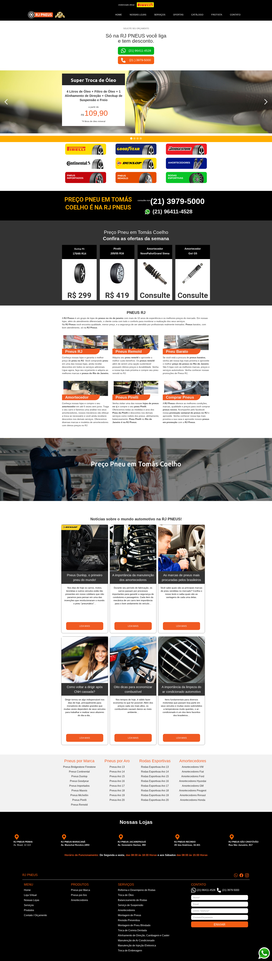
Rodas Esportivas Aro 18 (155, 790)
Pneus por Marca (79, 761)
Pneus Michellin (79, 795)
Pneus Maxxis (79, 790)
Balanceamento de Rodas (132, 900)
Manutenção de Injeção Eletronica (137, 945)
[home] (46, 14)
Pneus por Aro (117, 761)
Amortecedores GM (193, 785)
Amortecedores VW (193, 767)
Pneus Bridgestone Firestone (79, 767)
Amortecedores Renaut (193, 795)
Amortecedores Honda (192, 800)
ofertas (178, 14)
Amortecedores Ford (192, 776)
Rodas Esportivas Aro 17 (155, 785)
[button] (6, 101)
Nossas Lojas (31, 900)
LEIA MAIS (84, 626)
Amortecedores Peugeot (192, 790)
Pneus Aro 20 (117, 800)
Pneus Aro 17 (117, 785)
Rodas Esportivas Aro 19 (155, 795)
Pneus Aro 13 (117, 767)
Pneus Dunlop (79, 776)
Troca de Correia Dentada (132, 930)
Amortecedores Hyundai (192, 781)
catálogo (197, 14)
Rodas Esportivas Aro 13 (155, 767)
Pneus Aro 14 (117, 771)
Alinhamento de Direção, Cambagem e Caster (143, 935)
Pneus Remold (79, 804)
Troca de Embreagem (130, 950)
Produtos (29, 910)
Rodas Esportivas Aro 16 (155, 781)
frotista (216, 14)
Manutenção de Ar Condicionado (136, 940)
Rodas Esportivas (155, 761)
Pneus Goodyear (79, 781)
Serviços (29, 905)
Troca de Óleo (126, 895)
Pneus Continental (79, 771)
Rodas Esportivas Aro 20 (155, 800)
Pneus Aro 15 (117, 776)
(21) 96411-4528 (172, 211)
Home (118, 14)
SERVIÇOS (159, 14)
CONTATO (235, 14)
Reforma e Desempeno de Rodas (136, 890)
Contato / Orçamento (35, 915)
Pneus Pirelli (79, 800)
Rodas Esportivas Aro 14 (155, 771)
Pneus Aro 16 (117, 781)
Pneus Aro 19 (117, 795)
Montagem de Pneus (129, 915)
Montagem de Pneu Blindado (134, 925)
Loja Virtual (30, 895)
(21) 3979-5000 (177, 201)
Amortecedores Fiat (193, 771)
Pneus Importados (79, 785)
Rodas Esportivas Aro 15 (155, 776)
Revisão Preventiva (129, 920)
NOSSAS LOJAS (138, 14)
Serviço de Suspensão (130, 905)
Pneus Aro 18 (117, 790)
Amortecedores (192, 761)
